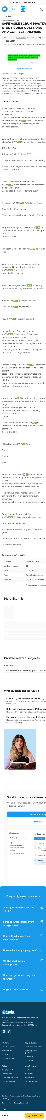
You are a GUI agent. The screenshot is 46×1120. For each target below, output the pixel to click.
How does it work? (8, 1047)
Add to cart (36, 1115)
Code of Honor (7, 1074)
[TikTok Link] (9, 1031)
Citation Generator (8, 1058)
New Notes (29, 1074)
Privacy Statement (21, 1103)
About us (5, 1054)
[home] (23, 9)
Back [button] (10, 16)
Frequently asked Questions (31, 1052)
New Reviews (29, 1078)
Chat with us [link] (29, 1057)
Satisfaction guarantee (33, 1047)
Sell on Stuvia (7, 1051)
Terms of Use (6, 1103)
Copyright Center (8, 1070)
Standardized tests (31, 1081)
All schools (28, 1070)
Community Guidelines (10, 1078)
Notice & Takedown (9, 1081)
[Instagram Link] (4, 1031)
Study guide (29, 1061)
